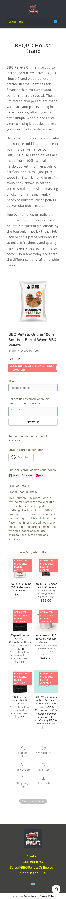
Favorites (44, 769)
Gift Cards (43, 783)
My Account (43, 752)
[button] (21, 457)
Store (12, 350)
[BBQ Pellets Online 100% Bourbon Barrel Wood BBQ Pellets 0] (33, 301)
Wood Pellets (30, 350)
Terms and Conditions (23, 895)
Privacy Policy (47, 895)
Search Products (22, 754)
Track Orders (22, 769)
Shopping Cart (22, 784)
